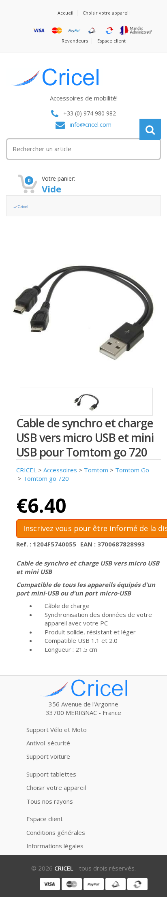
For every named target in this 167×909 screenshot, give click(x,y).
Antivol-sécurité (48, 743)
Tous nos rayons (49, 801)
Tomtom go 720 (46, 478)
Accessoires (60, 470)
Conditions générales (55, 832)
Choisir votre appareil (106, 13)
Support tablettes (51, 774)
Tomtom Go (132, 470)
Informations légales (55, 846)
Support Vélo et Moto (56, 729)
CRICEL (26, 470)
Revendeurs (75, 41)
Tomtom (96, 470)
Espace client (111, 41)
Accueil (65, 13)
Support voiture (48, 756)
